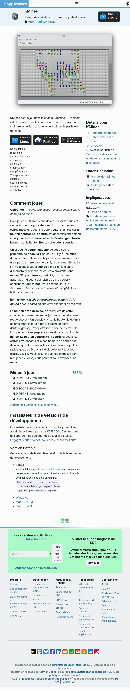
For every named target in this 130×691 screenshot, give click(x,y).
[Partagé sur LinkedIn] (58, 650)
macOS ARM (24, 501)
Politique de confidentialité (86, 618)
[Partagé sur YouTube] (77, 650)
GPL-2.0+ (97, 145)
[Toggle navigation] (77, 4)
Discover (25, 156)
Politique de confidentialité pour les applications (86, 629)
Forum (95, 180)
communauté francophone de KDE (90, 671)
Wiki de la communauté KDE (86, 587)
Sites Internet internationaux (109, 619)
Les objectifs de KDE (42, 605)
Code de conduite (83, 610)
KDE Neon (15, 616)
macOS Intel (24, 506)
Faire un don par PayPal (57, 553)
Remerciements (64, 617)
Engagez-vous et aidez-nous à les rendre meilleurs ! (44, 440)
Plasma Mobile (18, 611)
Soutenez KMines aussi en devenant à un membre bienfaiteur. (103, 158)
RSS (76, 372)
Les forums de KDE (64, 593)
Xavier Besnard (49, 671)
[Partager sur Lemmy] (71, 650)
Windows (48, 21)
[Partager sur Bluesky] (46, 650)
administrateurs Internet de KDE (72, 664)
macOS (32, 21)
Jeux (47, 17)
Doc (89, 224)
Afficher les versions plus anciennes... (34, 404)
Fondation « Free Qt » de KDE (110, 595)
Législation (68, 682)
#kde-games (99, 185)
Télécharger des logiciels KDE (87, 602)
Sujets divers (63, 612)
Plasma (14, 584)
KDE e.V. (105, 588)
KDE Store (106, 584)
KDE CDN (53, 431)
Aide (81, 595)
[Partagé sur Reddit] (65, 650)
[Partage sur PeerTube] (84, 650)
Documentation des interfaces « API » (41, 587)
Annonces (61, 587)
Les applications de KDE (19, 590)
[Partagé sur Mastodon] (39, 650)
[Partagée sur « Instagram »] (96, 650)
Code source (40, 611)
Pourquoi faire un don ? (42, 537)
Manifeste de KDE (108, 611)
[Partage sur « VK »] (90, 650)
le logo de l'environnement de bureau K (47, 678)
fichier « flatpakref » (52, 469)
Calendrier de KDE (108, 603)
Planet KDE (61, 599)
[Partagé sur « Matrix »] (33, 650)
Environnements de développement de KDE (18, 601)
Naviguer (93, 562)
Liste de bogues (101, 212)
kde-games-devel (102, 203)
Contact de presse (62, 606)
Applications (14, 5)
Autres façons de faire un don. (36, 568)
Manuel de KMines (103, 176)
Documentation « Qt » (41, 597)
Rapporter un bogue (104, 132)
